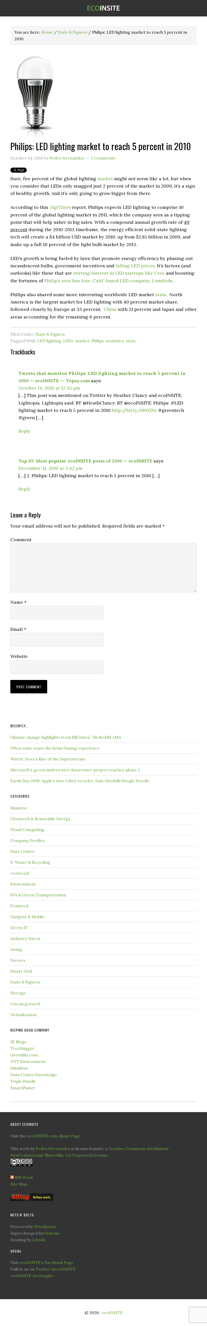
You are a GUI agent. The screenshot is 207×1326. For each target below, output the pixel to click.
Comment (21, 540)
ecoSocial (19, 873)
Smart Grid (21, 971)
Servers (17, 960)
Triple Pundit (23, 1081)
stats (160, 294)
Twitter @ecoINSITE (56, 1269)
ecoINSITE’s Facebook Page (46, 1262)
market (105, 179)
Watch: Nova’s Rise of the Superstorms (47, 758)
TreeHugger (22, 1048)
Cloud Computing (27, 829)
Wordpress (45, 1226)
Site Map (18, 1184)
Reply (24, 431)
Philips (97, 340)
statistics (115, 340)
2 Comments (103, 157)
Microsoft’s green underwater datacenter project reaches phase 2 (75, 769)
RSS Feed (24, 1177)
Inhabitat (19, 1068)
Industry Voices (25, 938)
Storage (18, 992)
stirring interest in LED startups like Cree (119, 273)
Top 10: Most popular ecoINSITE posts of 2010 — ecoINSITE (85, 461)
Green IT (19, 927)
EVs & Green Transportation (38, 894)
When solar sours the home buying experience (54, 748)
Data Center (22, 851)
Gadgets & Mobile (27, 916)
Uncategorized (25, 1003)
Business (18, 807)
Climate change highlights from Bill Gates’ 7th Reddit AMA (65, 737)
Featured (19, 905)
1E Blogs (18, 1041)
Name (18, 602)
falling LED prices (135, 266)
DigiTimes (60, 207)
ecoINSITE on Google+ (32, 1275)
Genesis (51, 1233)
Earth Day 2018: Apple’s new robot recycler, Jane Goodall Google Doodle (79, 780)
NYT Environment (28, 1061)
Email (18, 629)
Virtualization (23, 1014)
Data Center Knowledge (33, 1074)
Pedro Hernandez (53, 1148)
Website (19, 656)
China (110, 309)
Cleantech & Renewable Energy (40, 818)
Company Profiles (27, 840)
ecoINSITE (103, 8)
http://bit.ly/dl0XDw (134, 410)
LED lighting (49, 340)
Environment (23, 884)
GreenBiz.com (24, 1054)
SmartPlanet (22, 1087)
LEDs (68, 340)
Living (16, 949)
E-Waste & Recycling (30, 862)
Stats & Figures (50, 334)
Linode (39, 1239)
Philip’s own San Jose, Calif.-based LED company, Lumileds (108, 281)
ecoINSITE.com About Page (54, 1135)
